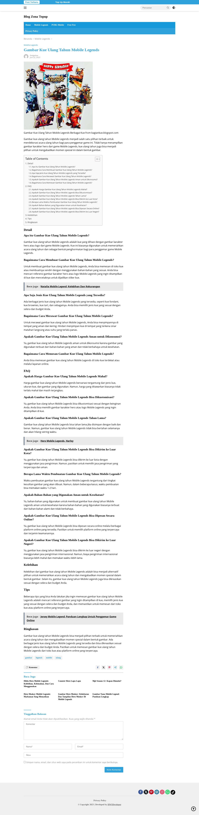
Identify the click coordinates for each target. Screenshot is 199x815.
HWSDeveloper (114, 805)
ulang (58, 658)
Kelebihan (32, 215)
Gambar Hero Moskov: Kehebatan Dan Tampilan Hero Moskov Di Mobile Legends (73, 696)
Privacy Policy (31, 31)
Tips (30, 218)
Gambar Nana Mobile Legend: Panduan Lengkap (106, 695)
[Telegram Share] (115, 667)
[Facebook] (140, 792)
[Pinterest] (151, 792)
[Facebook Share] (98, 667)
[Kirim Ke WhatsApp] (121, 667)
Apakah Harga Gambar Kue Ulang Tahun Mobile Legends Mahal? (59, 189)
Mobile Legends (41, 25)
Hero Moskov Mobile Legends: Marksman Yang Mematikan (37, 695)
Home (28, 25)
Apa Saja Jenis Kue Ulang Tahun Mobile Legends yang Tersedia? (59, 173)
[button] (168, 7)
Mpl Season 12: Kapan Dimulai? (107, 681)
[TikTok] (173, 792)
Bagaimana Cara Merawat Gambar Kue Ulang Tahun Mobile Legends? (61, 176)
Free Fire (71, 25)
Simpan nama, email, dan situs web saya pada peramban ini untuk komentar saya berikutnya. (72, 762)
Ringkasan (33, 222)
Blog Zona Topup (36, 16)
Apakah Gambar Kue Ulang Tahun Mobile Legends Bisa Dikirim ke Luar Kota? (65, 199)
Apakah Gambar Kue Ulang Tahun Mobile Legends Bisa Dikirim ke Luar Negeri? (65, 211)
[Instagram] (162, 792)
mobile (49, 658)
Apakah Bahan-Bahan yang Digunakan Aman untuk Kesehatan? (59, 205)
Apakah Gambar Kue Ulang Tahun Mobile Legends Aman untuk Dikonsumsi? (65, 179)
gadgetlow (34, 55)
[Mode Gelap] (173, 7)
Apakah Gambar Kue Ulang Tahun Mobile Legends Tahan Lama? (59, 195)
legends (39, 658)
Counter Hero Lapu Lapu (69, 681)
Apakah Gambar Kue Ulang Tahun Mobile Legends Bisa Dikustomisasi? (62, 192)
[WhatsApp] (167, 792)
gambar (28, 658)
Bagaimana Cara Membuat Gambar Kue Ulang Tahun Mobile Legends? (62, 170)
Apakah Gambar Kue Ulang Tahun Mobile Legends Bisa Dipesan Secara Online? (65, 208)
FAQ (29, 186)
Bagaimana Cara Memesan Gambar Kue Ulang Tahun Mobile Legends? (62, 182)
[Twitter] (146, 792)
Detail (30, 163)
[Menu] (26, 7)
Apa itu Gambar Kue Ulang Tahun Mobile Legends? (53, 166)
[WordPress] (156, 792)
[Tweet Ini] (103, 667)
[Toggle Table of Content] (96, 159)
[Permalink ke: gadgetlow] (26, 56)
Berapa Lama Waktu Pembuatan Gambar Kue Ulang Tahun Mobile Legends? (64, 202)
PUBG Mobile (58, 25)
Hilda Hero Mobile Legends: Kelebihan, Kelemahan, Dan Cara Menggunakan (39, 683)
